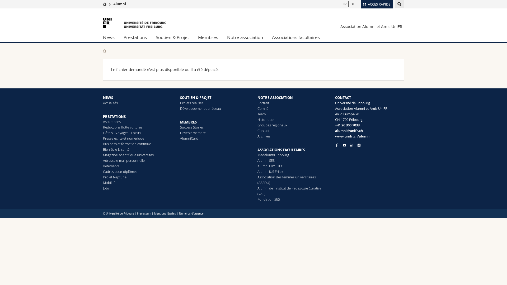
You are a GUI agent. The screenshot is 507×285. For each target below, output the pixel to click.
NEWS (108, 97)
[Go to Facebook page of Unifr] (337, 145)
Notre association (245, 37)
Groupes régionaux (272, 125)
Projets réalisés (191, 103)
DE (352, 4)
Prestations (135, 37)
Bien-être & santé (116, 149)
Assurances (112, 121)
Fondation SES (268, 199)
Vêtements (111, 166)
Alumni (119, 4)
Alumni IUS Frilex (270, 171)
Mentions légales (165, 213)
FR (344, 4)
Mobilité (109, 182)
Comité (262, 108)
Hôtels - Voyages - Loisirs (122, 132)
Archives (263, 136)
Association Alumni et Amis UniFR (371, 26)
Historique (265, 119)
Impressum (144, 213)
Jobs (106, 188)
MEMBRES (188, 122)
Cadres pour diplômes (120, 171)
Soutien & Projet (172, 37)
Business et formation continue (127, 143)
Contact (263, 130)
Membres (208, 37)
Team (261, 114)
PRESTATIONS (114, 116)
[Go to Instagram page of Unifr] (359, 145)
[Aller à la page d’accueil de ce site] (104, 51)
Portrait (263, 103)
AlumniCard (189, 138)
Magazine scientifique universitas (128, 155)
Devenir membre (193, 132)
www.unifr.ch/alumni (352, 136)
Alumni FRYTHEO (270, 166)
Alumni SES (266, 160)
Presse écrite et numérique (123, 138)
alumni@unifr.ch (349, 130)
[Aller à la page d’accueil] (104, 4)
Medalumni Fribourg (273, 155)
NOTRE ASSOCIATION (275, 97)
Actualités (110, 103)
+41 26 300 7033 (347, 125)
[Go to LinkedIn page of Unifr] (351, 145)
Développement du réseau (200, 108)
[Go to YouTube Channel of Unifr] (344, 145)
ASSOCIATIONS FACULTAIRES (281, 150)
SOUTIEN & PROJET (196, 97)
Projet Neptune (114, 177)
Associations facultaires (296, 37)
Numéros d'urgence (191, 213)
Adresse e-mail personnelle (124, 160)
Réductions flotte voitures (122, 127)
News (109, 37)
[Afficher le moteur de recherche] (399, 4)
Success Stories (192, 127)
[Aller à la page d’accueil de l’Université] (134, 23)
